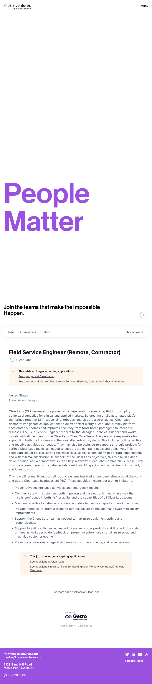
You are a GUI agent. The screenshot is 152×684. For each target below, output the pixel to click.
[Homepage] (17, 5)
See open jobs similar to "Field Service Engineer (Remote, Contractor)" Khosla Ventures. (72, 381)
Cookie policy (85, 625)
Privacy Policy (134, 661)
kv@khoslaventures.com (21, 653)
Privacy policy (67, 625)
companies (28, 332)
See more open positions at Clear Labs (76, 591)
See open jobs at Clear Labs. (36, 376)
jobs (10, 332)
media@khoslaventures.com (23, 657)
